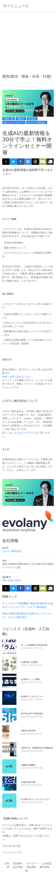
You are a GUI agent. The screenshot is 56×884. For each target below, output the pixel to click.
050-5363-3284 (11, 580)
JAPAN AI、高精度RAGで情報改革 (37, 747)
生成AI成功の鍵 (28, 782)
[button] (7, 78)
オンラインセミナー (16, 606)
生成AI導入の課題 (29, 662)
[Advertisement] (28, 44)
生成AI (31, 613)
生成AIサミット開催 (30, 679)
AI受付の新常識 (28, 730)
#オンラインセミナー (14, 122)
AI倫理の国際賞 (28, 765)
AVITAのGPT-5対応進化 (32, 713)
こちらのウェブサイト (24, 432)
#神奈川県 (8, 118)
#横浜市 (21, 118)
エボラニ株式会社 (11, 551)
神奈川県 (34, 603)
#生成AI (32, 118)
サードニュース (16, 6)
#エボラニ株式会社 (37, 122)
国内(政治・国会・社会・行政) (27, 76)
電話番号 (18, 863)
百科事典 (31, 867)
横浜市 (43, 603)
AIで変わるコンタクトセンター (35, 799)
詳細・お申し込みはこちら (16, 376)
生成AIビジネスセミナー (32, 696)
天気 (6, 863)
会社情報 (18, 867)
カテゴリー (32, 863)
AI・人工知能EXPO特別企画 (34, 645)
